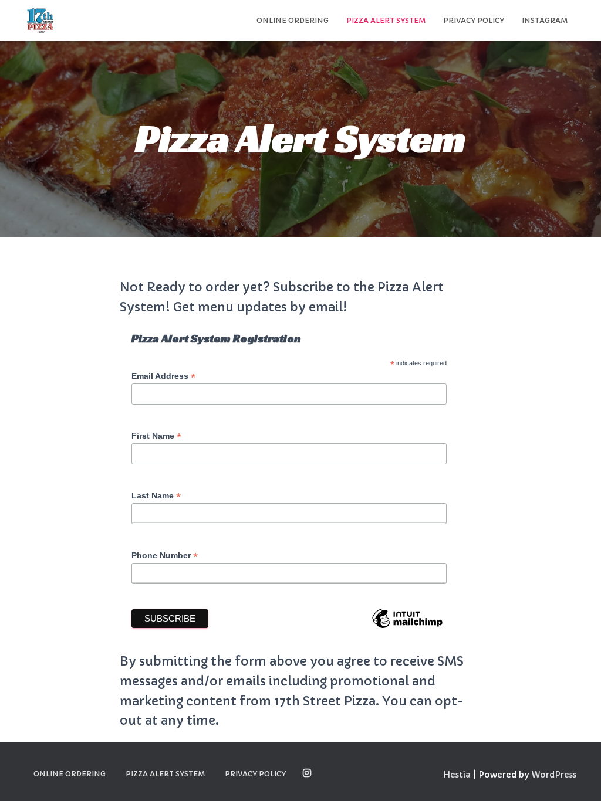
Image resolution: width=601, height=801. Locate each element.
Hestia (457, 774)
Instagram (545, 20)
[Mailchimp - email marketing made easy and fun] (407, 626)
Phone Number (164, 555)
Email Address (163, 376)
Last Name (156, 495)
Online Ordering (292, 20)
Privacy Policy (473, 20)
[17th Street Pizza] (40, 20)
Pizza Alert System (386, 20)
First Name (156, 436)
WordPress (553, 774)
